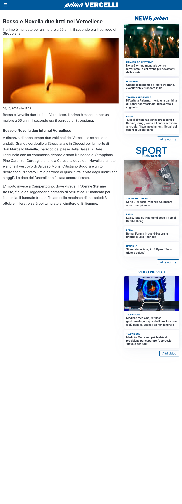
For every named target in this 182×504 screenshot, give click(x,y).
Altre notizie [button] (168, 139)
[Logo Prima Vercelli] (91, 5)
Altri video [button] (169, 353)
